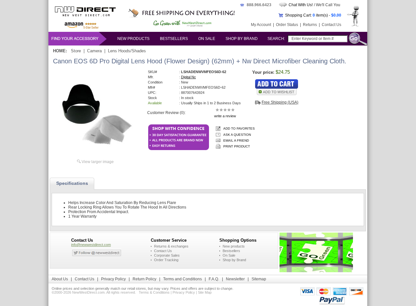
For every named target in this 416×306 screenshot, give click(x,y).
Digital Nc (188, 77)
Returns (310, 24)
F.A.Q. (214, 279)
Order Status (287, 24)
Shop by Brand (242, 38)
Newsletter (235, 279)
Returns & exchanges (171, 246)
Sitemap (259, 279)
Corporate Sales (167, 255)
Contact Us (331, 24)
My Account (261, 24)
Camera (94, 50)
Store (76, 50)
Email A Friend (236, 140)
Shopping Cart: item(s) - (313, 15)
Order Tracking (166, 260)
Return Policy (144, 279)
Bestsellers (174, 38)
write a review (225, 116)
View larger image (98, 161)
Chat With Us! (301, 5)
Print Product (236, 146)
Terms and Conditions (182, 279)
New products (133, 38)
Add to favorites (239, 128)
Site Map (205, 292)
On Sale (206, 38)
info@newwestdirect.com (91, 245)
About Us (60, 279)
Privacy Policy (113, 279)
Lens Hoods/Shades (127, 50)
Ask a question (237, 134)
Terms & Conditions (154, 292)
